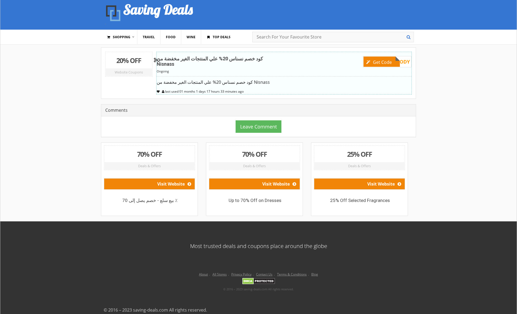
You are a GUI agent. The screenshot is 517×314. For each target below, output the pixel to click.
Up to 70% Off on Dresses (255, 200)
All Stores (219, 274)
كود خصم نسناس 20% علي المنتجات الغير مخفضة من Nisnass (210, 61)
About (203, 274)
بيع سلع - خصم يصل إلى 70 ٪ (149, 200)
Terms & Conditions (292, 274)
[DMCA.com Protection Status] (258, 282)
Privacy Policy (241, 274)
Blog (314, 274)
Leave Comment (258, 126)
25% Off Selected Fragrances (360, 200)
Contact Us (264, 274)
